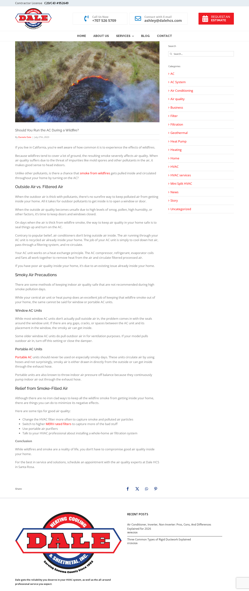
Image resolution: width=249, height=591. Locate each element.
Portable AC (23, 357)
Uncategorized (180, 209)
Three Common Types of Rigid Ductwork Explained (159, 539)
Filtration (176, 124)
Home (174, 158)
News (174, 192)
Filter (174, 116)
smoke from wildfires (95, 173)
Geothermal (179, 133)
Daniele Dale (24, 137)
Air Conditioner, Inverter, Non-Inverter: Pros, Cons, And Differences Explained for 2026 (169, 526)
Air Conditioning (181, 90)
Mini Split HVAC (181, 183)
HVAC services (180, 175)
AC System (178, 82)
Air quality (177, 99)
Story (174, 200)
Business (176, 107)
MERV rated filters (58, 424)
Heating (176, 150)
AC (172, 74)
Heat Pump (178, 141)
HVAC (174, 166)
